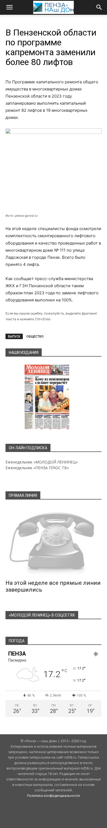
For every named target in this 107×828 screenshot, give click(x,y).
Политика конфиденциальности (53, 795)
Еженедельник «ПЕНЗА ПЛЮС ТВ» (37, 467)
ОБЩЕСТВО (35, 336)
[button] (9, 7)
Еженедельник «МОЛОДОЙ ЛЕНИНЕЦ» (41, 462)
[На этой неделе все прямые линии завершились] (53, 541)
